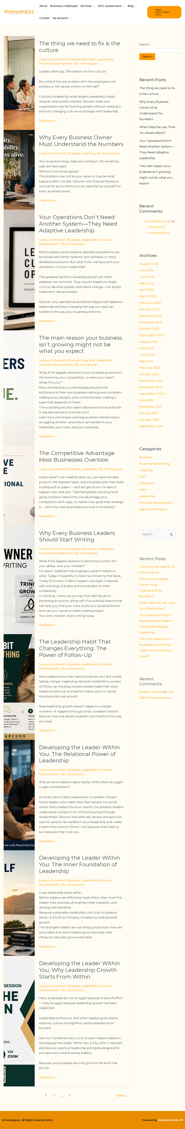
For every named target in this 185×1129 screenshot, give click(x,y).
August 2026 (148, 264)
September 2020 (151, 393)
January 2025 (149, 374)
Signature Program (153, 509)
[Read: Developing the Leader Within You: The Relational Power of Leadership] (19, 795)
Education (88, 59)
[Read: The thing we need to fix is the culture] (19, 82)
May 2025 (146, 361)
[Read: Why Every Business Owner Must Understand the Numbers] (19, 169)
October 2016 (149, 419)
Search (144, 44)
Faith (143, 489)
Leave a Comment (52, 59)
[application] (93, 6)
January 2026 (149, 309)
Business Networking (154, 463)
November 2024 (151, 387)
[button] (164, 12)
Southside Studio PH (170, 1120)
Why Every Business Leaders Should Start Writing (77, 536)
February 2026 (150, 303)
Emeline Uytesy (159, 221)
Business (74, 59)
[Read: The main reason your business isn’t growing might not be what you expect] (19, 388)
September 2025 (151, 335)
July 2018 (146, 400)
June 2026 (147, 277)
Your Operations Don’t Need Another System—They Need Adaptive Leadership (78, 224)
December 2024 (151, 380)
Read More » (48, 120)
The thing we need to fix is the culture (79, 46)
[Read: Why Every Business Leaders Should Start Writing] (19, 579)
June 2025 (147, 354)
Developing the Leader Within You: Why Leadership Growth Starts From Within (79, 970)
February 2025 (150, 367)
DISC (142, 476)
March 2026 (147, 296)
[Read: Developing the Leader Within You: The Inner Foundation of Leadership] (19, 903)
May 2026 (146, 283)
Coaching (88, 153)
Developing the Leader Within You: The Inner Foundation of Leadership (79, 864)
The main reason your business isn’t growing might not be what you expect (80, 344)
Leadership (105, 59)
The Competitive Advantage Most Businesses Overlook (77, 456)
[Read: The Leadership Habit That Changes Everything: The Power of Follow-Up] (19, 686)
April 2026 (146, 290)
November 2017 (150, 406)
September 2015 (151, 426)
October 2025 (149, 329)
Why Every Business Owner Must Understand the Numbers (81, 140)
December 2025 (151, 316)
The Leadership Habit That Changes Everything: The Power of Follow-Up (75, 648)
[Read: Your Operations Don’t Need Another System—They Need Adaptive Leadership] (19, 270)
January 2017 (148, 413)
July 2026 (146, 270)
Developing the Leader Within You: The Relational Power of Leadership (79, 754)
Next (122, 1095)
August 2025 (148, 341)
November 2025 (151, 322)
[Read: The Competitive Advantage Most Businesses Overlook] (19, 485)
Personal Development (56, 63)
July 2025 (146, 348)
